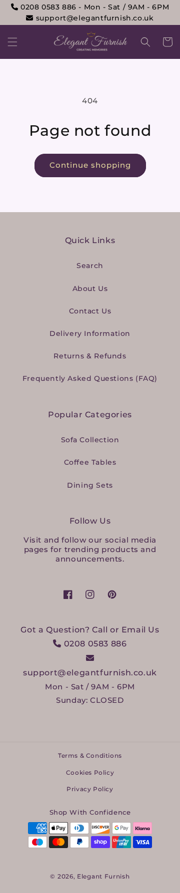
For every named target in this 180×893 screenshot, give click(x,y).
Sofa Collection (90, 439)
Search (90, 265)
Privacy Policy (89, 789)
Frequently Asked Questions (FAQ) (90, 378)
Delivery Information (90, 333)
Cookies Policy (90, 772)
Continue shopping (90, 165)
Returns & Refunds (90, 355)
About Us (90, 288)
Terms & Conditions (90, 755)
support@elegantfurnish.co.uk (94, 17)
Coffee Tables (90, 462)
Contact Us (90, 310)
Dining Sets (90, 485)
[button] (13, 42)
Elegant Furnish (103, 876)
